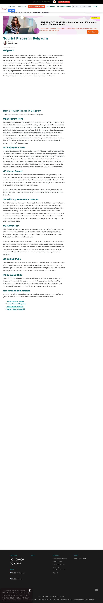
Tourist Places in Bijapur (14, 306)
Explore (11, 6)
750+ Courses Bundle (36, 6)
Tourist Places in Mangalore (16, 304)
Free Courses (22, 6)
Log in (95, 6)
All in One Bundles (59, 570)
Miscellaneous (18, 12)
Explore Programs (59, 564)
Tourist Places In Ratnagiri (15, 309)
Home (11, 12)
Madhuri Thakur (13, 43)
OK (30, 590)
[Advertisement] (84, 60)
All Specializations (64, 6)
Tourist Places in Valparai (15, 301)
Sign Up (11, 10)
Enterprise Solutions (60, 558)
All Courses (51, 6)
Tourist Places (27, 12)
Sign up (55, 572)
